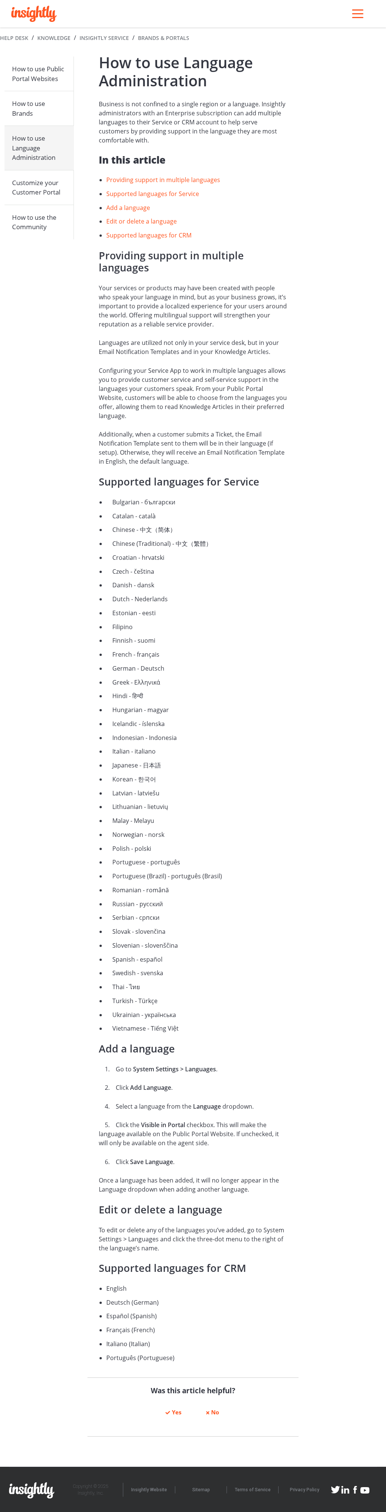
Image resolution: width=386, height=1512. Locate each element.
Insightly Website (149, 1489)
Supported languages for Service (153, 194)
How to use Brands (28, 108)
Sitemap (201, 1489)
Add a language (128, 208)
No (215, 1412)
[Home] (34, 14)
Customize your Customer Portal (36, 187)
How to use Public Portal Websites (38, 73)
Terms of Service (253, 1489)
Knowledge (53, 37)
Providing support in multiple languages (164, 180)
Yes (176, 1412)
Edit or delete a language (141, 221)
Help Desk (14, 37)
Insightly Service (104, 37)
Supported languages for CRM (148, 235)
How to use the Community (34, 222)
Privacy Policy (304, 1489)
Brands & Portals (163, 37)
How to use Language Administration (33, 148)
